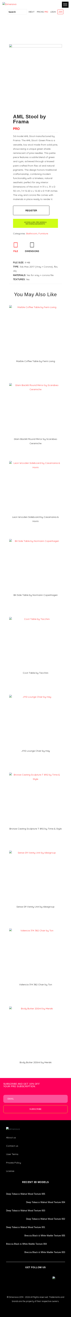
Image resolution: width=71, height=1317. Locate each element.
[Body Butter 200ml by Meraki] (35, 1005)
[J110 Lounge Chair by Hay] (35, 693)
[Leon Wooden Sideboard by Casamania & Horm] (35, 460)
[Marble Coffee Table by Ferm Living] (35, 304)
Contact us (12, 1145)
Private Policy (13, 1162)
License (10, 1171)
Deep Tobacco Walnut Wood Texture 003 (25, 1210)
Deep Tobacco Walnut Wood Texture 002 (45, 1219)
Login (53, 12)
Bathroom (31, 233)
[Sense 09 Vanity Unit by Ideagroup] (35, 849)
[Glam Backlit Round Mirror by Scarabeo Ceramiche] (35, 382)
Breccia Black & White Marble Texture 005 (44, 1235)
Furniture (43, 233)
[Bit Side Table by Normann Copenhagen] (35, 538)
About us (11, 1137)
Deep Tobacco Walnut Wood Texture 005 (25, 1194)
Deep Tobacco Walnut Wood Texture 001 (25, 1227)
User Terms (12, 1154)
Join (60, 12)
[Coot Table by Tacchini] (35, 616)
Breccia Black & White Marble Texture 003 (44, 1252)
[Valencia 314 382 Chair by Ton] (35, 927)
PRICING (42, 12)
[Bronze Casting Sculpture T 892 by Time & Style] (35, 771)
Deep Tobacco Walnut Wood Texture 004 (45, 1202)
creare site (35, 1305)
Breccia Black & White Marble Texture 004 (26, 1244)
